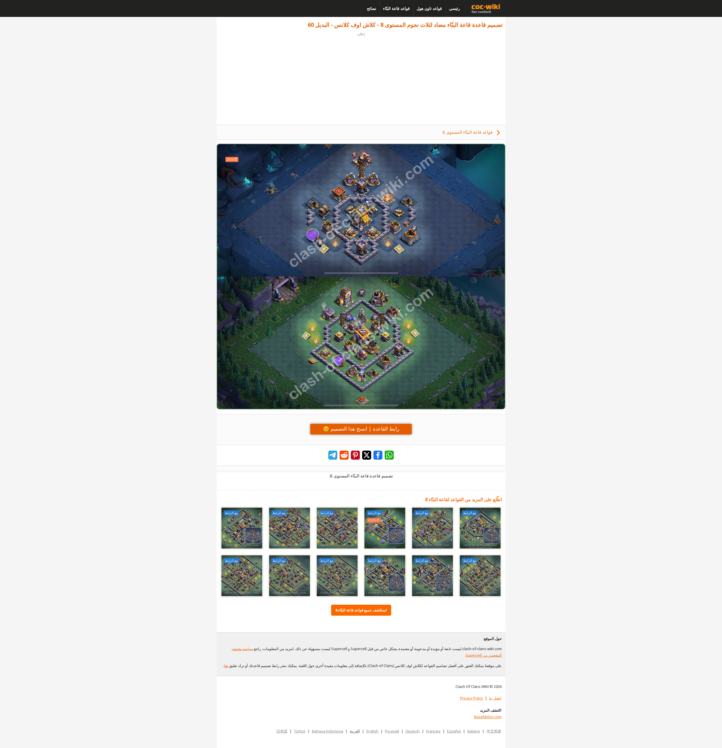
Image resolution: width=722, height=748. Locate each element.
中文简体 (494, 731)
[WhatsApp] (389, 455)
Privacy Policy (471, 698)
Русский (392, 731)
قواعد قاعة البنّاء (396, 8)
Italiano (473, 731)
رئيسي (454, 8)
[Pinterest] (355, 455)
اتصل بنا (495, 698)
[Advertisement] (361, 76)
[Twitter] (366, 455)
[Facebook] (377, 455)
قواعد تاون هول (429, 8)
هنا (226, 665)
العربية (355, 731)
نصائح (371, 8)
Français (433, 731)
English (372, 731)
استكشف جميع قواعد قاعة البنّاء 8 (361, 610)
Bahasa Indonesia (327, 731)
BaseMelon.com (487, 716)
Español (454, 731)
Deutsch (413, 731)
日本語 (281, 731)
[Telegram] (332, 455)
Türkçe (299, 731)
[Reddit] (344, 455)
